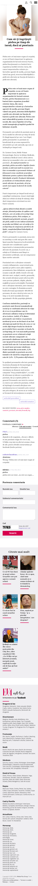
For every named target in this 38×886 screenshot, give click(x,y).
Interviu (13, 817)
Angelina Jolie (7, 723)
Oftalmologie (25, 766)
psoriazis (12, 410)
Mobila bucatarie (9, 804)
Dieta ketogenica (14, 781)
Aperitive (11, 793)
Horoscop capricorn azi (11, 855)
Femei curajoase (8, 809)
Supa (9, 791)
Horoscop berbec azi (10, 868)
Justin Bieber (24, 725)
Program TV (12, 727)
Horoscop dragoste (9, 834)
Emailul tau (25, 489)
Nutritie (5, 779)
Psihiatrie (25, 768)
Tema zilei (28, 817)
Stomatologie (7, 764)
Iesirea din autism (9, 819)
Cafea (5, 791)
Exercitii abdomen (23, 778)
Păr (4, 736)
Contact (12, 882)
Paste (11, 789)
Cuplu (5, 708)
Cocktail (28, 791)
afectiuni (18, 410)
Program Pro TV (22, 727)
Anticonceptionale (26, 764)
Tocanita (21, 791)
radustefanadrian (10, 454)
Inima (16, 763)
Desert (17, 793)
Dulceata (15, 791)
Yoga (30, 776)
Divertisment (8, 717)
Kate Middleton (19, 719)
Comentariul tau (10, 507)
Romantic (13, 706)
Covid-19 (10, 821)
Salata (29, 789)
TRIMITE (12, 533)
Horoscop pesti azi (9, 862)
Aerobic (13, 778)
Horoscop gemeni (9, 845)
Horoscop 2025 (8, 830)
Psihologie (22, 763)
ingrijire (27, 408)
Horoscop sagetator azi (11, 859)
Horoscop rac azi (8, 847)
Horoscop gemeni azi (10, 849)
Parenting (6, 808)
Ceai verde (6, 768)
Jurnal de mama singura (18, 808)
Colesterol (16, 764)
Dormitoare (19, 806)
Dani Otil (25, 723)
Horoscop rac (7, 841)
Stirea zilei (20, 817)
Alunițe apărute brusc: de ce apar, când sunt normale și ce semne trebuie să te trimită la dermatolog (27, 579)
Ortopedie (17, 768)
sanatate (5, 410)
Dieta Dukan (17, 776)
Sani (4, 738)
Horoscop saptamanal (10, 870)
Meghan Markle (8, 719)
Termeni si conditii (25, 880)
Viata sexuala (21, 706)
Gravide (30, 808)
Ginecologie (31, 763)
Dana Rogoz (17, 723)
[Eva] (6, 2)
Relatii (29, 706)
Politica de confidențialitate (10, 880)
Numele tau (8, 489)
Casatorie (15, 708)
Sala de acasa (25, 781)
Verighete (18, 753)
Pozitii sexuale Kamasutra (12, 710)
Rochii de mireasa (25, 750)
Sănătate (6, 760)
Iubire (9, 708)
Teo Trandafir (26, 721)
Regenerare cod (24, 528)
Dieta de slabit (14, 779)
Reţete (5, 786)
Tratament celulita (18, 740)
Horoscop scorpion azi (10, 857)
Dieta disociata (25, 779)
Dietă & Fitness (9, 773)
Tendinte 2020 (8, 755)
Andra (5, 725)
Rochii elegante (26, 751)
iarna (18, 408)
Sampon (18, 738)
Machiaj (32, 736)
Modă (5, 747)
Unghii (13, 736)
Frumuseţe (7, 734)
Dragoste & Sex (9, 704)
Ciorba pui (18, 794)
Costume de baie (9, 751)
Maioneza (23, 793)
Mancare (6, 789)
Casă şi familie (9, 801)
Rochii (8, 736)
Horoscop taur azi (9, 853)
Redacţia (5, 882)
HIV (12, 768)
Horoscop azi (7, 832)
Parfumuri (19, 736)
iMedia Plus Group (22, 876)
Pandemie (17, 821)
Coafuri (26, 736)
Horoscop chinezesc (10, 836)
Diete (4, 776)
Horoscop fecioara (9, 843)
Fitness (9, 776)
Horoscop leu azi (8, 864)
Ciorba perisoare (8, 794)
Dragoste (6, 706)
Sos (25, 789)
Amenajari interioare (22, 804)
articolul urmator (27, 401)
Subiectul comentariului (13, 498)
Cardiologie (16, 766)
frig (29, 410)
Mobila (5, 806)
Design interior (29, 806)
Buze (23, 738)
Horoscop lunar (8, 839)
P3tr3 (5, 432)
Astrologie (6, 838)
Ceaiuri (11, 763)
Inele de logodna (8, 753)
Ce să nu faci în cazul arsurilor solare (9, 612)
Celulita (28, 738)
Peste (21, 789)
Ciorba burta (27, 794)
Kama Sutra (27, 708)
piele (22, 408)
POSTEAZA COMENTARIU (12, 424)
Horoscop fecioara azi (10, 851)
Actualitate (7, 814)
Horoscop (7, 825)
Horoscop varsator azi (10, 861)
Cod (4, 523)
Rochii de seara (13, 750)
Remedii (24, 410)
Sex (21, 708)
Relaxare (25, 776)
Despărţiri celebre (22, 819)
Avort (32, 766)
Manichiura (10, 738)
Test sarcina (7, 766)
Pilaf (29, 793)
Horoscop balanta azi (10, 866)
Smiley (31, 723)
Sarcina (5, 763)
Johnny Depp (15, 721)
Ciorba (16, 789)
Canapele (11, 806)
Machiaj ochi (7, 740)
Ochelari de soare (28, 753)
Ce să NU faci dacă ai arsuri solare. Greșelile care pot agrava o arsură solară (10, 576)
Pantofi (17, 751)
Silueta (5, 781)
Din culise (6, 817)
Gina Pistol (15, 725)
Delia (9, 725)
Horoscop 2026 (8, 828)
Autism (17, 809)
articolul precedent (11, 398)
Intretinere (6, 778)
